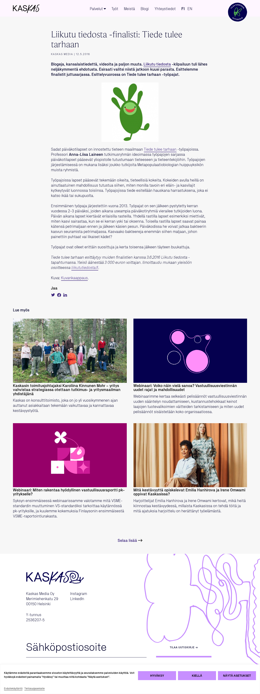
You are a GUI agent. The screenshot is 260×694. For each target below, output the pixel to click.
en (189, 9)
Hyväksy (157, 675)
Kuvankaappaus (74, 278)
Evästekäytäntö (13, 688)
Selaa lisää (127, 541)
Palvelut (96, 9)
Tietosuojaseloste (34, 688)
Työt (115, 9)
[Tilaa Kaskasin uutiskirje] (237, 8)
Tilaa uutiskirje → (184, 647)
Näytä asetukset (237, 675)
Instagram (78, 594)
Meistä (129, 9)
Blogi (145, 9)
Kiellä (197, 675)
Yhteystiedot (165, 9)
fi (183, 9)
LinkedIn (77, 599)
